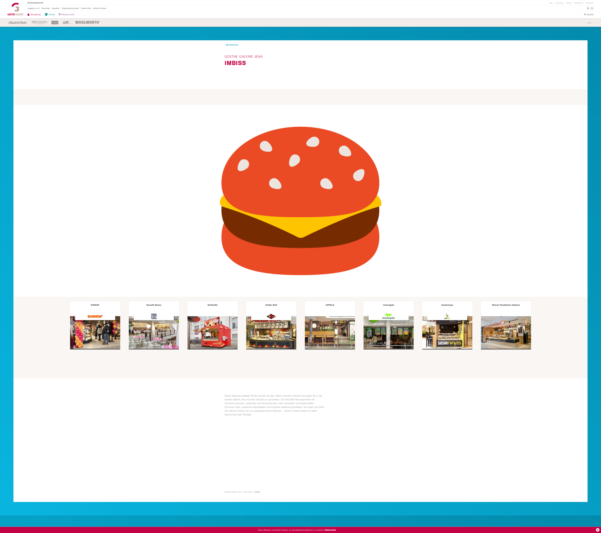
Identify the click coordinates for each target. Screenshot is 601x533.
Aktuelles (56, 8)
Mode (52, 14)
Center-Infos (86, 8)
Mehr (590, 23)
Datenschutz (330, 530)
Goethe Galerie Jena (15, 9)
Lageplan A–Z (34, 8)
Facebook (588, 8)
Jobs (551, 3)
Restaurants (68, 14)
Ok (597, 530)
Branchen (46, 8)
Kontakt (569, 3)
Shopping (36, 14)
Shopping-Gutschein (70, 8)
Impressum (589, 3)
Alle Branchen (232, 45)
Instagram (592, 8)
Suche (590, 14)
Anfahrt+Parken (99, 8)
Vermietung (559, 3)
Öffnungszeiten (35, 3)
